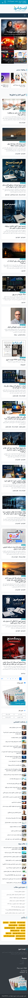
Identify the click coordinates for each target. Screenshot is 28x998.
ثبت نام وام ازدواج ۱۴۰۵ (20, 938)
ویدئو (23, 962)
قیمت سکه (23, 930)
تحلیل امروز (23, 153)
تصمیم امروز (23, 237)
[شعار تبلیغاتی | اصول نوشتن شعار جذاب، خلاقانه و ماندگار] (7, 43)
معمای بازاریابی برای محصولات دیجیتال (17, 897)
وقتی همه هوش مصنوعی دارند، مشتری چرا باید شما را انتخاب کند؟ (15, 418)
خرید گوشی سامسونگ (13, 925)
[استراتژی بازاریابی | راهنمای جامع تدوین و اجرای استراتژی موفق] (7, 57)
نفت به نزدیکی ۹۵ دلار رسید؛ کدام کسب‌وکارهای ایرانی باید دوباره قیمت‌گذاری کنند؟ (15, 580)
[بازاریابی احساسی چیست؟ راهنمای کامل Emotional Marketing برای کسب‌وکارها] (14, 28)
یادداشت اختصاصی (21, 335)
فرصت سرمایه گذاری (14, 195)
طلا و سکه (8, 714)
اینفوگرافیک (21, 963)
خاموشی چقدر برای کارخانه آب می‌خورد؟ (16, 262)
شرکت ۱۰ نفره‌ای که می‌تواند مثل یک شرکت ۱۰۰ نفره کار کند (15, 387)
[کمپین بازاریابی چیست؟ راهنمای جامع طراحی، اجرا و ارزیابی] (20, 57)
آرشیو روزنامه (23, 365)
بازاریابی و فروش (22, 427)
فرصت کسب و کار (22, 195)
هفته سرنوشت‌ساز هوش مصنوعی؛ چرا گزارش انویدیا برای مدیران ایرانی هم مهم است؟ (14, 514)
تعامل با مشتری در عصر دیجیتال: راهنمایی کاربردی (15, 913)
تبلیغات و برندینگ (22, 557)
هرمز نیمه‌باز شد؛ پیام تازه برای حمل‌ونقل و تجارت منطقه (16, 145)
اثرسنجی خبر (17, 153)
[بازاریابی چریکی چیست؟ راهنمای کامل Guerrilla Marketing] (20, 43)
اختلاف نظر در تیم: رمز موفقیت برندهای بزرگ (16, 114)
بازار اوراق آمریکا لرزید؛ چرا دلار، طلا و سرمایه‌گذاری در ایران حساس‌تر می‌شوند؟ (14, 450)
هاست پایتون (8, 933)
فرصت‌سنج (7, 195)
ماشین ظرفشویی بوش (21, 928)
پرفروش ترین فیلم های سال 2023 (18, 907)
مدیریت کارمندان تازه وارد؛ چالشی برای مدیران (16, 894)
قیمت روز (22, 961)
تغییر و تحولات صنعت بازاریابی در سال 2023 (16, 904)
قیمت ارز (20, 714)
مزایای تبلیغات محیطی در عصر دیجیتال (17, 901)
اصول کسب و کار (22, 122)
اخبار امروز (23, 271)
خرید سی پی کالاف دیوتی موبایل (19, 933)
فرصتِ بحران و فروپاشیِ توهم (17, 327)
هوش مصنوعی (15, 396)
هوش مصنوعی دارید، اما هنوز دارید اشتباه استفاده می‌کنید (15, 482)
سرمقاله (15, 335)
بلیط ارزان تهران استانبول (20, 936)
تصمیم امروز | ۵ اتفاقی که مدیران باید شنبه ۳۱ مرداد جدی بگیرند (14, 622)
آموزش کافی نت (22, 925)
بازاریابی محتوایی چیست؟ (20, 891)
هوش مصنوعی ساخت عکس (9, 936)
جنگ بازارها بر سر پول (19, 294)
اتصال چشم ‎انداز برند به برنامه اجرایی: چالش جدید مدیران (14, 548)
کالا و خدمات (8, 717)
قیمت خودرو (20, 717)
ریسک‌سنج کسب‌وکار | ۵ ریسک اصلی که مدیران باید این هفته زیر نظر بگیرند (14, 663)
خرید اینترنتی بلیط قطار (15, 930)
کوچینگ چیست (13, 922)
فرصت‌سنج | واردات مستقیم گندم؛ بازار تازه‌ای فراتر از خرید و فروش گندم (14, 186)
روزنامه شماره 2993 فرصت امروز (16, 360)
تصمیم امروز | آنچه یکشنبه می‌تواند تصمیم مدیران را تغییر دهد (15, 227)
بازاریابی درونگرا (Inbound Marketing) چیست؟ (15, 910)
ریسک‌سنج (23, 673)
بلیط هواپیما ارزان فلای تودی (10, 928)
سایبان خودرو (5, 922)
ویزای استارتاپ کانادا (21, 922)
